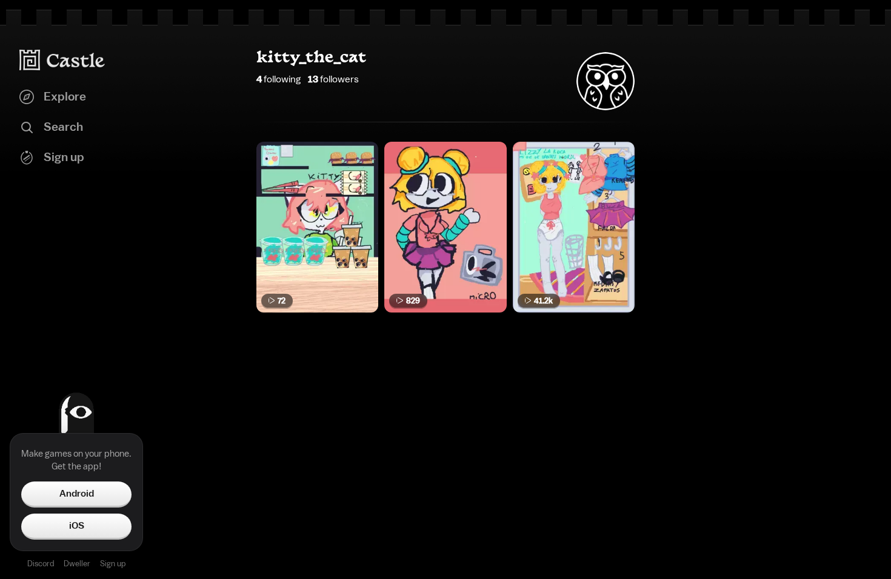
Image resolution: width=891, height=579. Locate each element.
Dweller (77, 563)
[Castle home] (62, 60)
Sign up (112, 563)
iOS (76, 526)
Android (76, 493)
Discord (40, 563)
